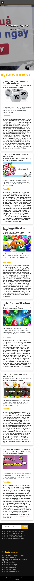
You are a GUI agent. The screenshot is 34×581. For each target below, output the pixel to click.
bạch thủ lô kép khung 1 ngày (16, 277)
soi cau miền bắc (9, 361)
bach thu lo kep (7, 128)
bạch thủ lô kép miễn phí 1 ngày (11, 132)
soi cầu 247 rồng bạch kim (17, 358)
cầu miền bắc (18, 492)
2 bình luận (23, 148)
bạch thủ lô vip (14, 140)
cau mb (13, 344)
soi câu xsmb (9, 366)
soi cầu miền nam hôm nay (9, 567)
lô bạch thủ (27, 291)
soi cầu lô (21, 216)
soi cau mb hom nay (12, 514)
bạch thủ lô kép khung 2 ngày (22, 130)
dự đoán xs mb (9, 505)
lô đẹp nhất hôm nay (7, 561)
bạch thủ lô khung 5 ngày (9, 136)
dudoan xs (12, 355)
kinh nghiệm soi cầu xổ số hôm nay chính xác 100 (15, 559)
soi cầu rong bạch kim (21, 363)
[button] (2, 2)
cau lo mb (13, 207)
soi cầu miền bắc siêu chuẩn (17, 119)
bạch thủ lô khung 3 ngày (11, 281)
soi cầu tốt (26, 219)
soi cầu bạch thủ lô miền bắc (22, 293)
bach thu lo (7, 124)
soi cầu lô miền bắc (17, 219)
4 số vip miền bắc (20, 194)
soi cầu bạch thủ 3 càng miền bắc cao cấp (13, 531)
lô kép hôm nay (22, 210)
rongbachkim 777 (16, 211)
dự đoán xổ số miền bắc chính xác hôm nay (17, 500)
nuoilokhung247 (7, 211)
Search (25, 526)
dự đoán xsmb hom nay (14, 506)
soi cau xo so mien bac (17, 364)
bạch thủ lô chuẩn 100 (12, 127)
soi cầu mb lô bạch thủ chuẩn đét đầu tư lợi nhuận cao (15, 82)
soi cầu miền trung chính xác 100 (10, 571)
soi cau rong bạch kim (9, 363)
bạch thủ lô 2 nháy (11, 272)
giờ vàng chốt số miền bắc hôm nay (16, 449)
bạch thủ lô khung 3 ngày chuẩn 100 (20, 135)
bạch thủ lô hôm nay (24, 127)
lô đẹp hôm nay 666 (16, 208)
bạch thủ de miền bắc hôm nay (21, 487)
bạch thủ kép (23, 120)
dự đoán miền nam (13, 348)
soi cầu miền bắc (23, 514)
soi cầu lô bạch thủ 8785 (11, 146)
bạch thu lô (16, 122)
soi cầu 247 (21, 356)
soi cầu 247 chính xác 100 (12, 213)
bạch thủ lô (6, 197)
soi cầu (15, 356)
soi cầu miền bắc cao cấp (8, 562)
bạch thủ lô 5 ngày (10, 273)
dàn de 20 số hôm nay (23, 207)
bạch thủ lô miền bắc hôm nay (17, 138)
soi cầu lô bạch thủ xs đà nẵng (19, 441)
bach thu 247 (6, 120)
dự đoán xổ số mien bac (11, 350)
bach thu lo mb (21, 136)
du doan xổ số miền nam (14, 345)
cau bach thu (11, 490)
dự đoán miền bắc (13, 497)
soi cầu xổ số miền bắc (20, 516)
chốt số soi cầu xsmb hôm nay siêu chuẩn (13, 555)
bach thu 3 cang (14, 120)
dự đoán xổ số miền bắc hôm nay (19, 353)
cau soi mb (18, 344)
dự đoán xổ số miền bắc (11, 498)
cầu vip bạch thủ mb (13, 289)
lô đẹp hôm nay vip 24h (11, 210)
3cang (13, 194)
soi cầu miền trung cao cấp (9, 569)
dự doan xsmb (13, 347)
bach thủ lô (22, 122)
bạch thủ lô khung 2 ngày (9, 280)
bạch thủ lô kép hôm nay (18, 128)
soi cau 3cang (25, 509)
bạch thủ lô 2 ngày (16, 124)
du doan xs (25, 345)
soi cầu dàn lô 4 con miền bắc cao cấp (12, 536)
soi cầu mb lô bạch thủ (14, 148)
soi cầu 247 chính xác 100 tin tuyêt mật (16, 304)
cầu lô (8, 207)
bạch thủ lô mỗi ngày (13, 286)
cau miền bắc (10, 492)
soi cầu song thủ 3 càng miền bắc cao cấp (13, 538)
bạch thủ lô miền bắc (11, 285)
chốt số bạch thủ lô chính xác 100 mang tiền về (16, 229)
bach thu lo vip (22, 140)
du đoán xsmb (18, 505)
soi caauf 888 (9, 356)
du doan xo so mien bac (17, 493)
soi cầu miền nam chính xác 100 (10, 566)
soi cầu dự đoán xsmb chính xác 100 (15, 360)
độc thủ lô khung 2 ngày (18, 143)
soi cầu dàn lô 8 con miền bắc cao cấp (12, 533)
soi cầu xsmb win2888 (20, 366)
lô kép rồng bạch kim (11, 144)
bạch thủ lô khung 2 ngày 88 (13, 133)
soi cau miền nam (19, 361)
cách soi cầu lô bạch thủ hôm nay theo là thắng (15, 155)
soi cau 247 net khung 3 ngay (13, 509)
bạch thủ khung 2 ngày (16, 269)
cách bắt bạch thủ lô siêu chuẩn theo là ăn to (15, 375)
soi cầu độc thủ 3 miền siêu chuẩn (13, 87)
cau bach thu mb (21, 205)
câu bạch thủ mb (14, 141)
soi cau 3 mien (23, 215)
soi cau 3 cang (14, 215)
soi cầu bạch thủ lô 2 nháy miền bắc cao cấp (14, 535)
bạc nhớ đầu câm (9, 195)
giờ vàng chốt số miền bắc (17, 485)
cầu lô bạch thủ (24, 141)
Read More (7, 116)
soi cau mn (27, 361)
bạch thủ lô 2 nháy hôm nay (13, 125)
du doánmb (21, 347)
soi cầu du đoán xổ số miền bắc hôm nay (17, 513)
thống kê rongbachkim (9, 221)
